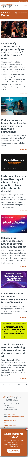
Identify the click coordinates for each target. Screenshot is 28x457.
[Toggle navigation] (25, 6)
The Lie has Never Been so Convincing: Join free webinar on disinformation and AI (13, 350)
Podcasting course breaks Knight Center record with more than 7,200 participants (14, 126)
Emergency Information (10, 420)
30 (8, 384)
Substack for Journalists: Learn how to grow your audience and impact (13, 242)
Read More (23, 93)
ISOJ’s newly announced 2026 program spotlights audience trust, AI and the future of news (12, 51)
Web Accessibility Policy (10, 425)
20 (3, 384)
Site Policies (7, 422)
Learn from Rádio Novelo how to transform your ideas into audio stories (14, 298)
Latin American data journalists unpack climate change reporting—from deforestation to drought (13, 183)
